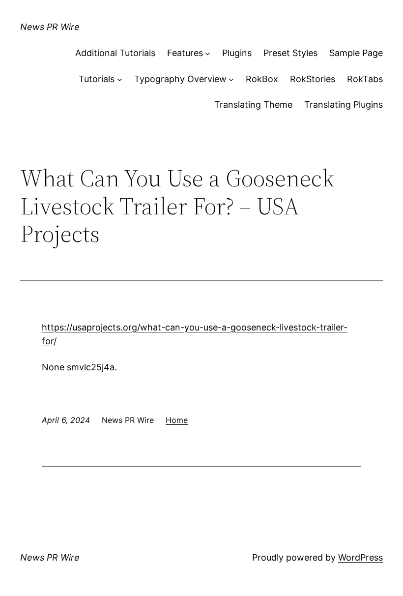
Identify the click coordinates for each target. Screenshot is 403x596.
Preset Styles (290, 53)
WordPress (360, 557)
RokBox (262, 79)
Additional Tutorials (115, 53)
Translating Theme (253, 104)
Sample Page (356, 53)
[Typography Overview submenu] (231, 79)
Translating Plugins (343, 104)
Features (185, 53)
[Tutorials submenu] (119, 79)
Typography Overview (180, 79)
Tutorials (97, 79)
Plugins (237, 53)
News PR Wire (50, 27)
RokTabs (365, 79)
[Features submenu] (207, 53)
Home (177, 420)
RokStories (312, 79)
